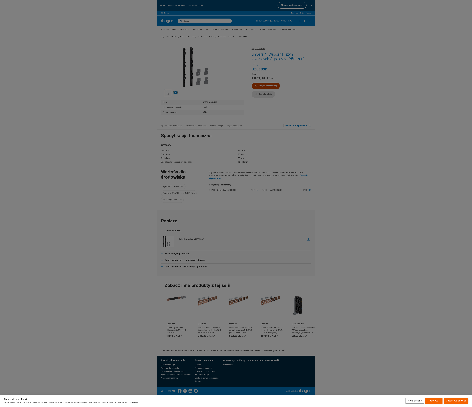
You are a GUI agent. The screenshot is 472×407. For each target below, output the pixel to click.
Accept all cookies (456, 401)
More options (415, 401)
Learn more (134, 402)
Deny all (434, 401)
